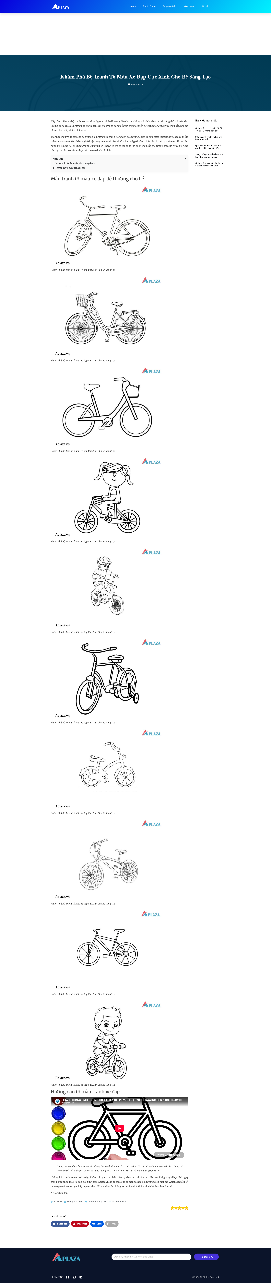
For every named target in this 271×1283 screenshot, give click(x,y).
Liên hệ (204, 6)
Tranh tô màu (149, 6)
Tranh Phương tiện (97, 1201)
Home (133, 6)
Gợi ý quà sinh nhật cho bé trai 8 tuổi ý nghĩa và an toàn (209, 164)
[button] (60, 1224)
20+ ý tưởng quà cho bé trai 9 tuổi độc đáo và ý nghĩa (209, 155)
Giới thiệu (189, 6)
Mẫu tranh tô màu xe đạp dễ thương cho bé (75, 163)
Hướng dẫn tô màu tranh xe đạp (70, 168)
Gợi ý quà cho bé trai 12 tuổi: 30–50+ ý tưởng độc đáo (208, 129)
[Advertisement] (135, 34)
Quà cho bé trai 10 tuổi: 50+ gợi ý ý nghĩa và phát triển (208, 147)
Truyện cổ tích (170, 6)
